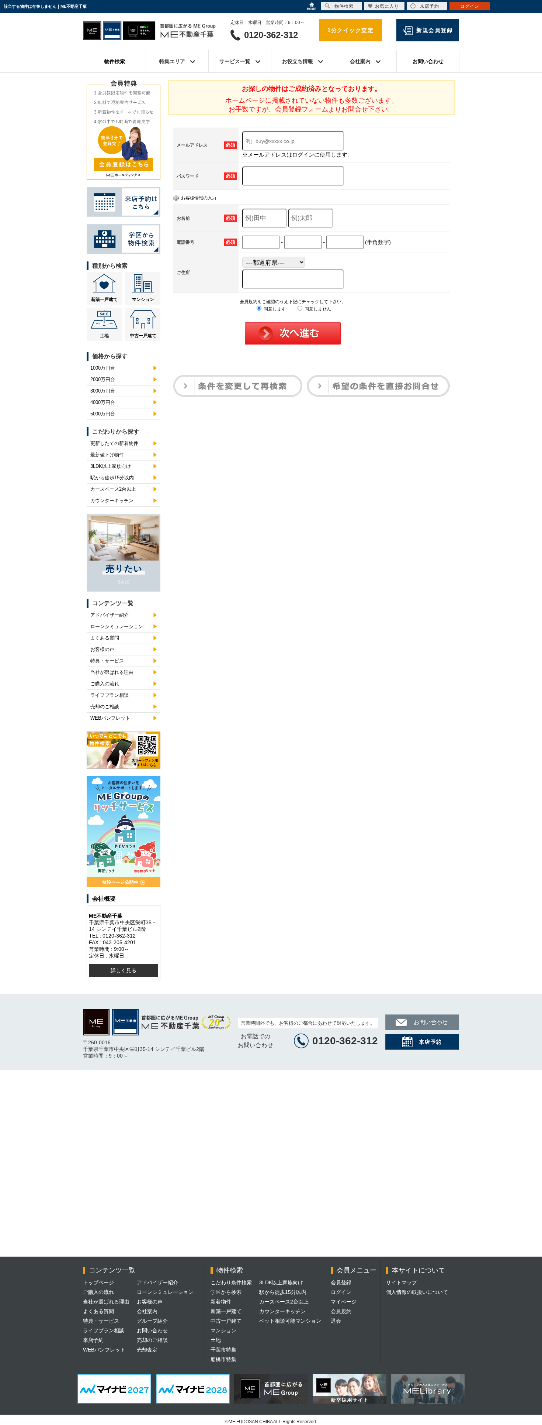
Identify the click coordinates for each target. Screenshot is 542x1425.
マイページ (344, 1302)
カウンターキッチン (111, 500)
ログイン (341, 1292)
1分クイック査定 (350, 30)
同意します (274, 309)
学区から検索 (226, 1292)
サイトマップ (401, 1282)
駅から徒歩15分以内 (112, 477)
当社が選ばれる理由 (111, 672)
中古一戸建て (143, 335)
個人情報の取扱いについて (417, 1292)
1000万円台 (102, 368)
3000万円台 (102, 391)
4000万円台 (102, 402)
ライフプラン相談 (109, 695)
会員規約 (341, 1311)
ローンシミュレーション (116, 626)
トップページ (98, 1282)
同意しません (317, 309)
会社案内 (147, 1311)
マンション (143, 299)
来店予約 (93, 1340)
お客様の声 (102, 649)
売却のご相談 (104, 706)
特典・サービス (107, 661)
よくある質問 (104, 638)
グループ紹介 (152, 1321)
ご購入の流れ (104, 683)
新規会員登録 (434, 30)
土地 (104, 335)
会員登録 (341, 1282)
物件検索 (114, 61)
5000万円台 (102, 414)
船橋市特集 (223, 1359)
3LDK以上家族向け (110, 466)
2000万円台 (102, 379)
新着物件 (221, 1302)
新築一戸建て (104, 299)
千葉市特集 (223, 1350)
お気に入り (387, 6)
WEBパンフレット (110, 718)
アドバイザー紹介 (109, 615)
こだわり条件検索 (231, 1282)
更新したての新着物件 (114, 443)
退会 (336, 1321)
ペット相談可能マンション (290, 1321)
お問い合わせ (428, 61)
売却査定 (147, 1350)
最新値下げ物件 (107, 455)
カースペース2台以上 (113, 489)
